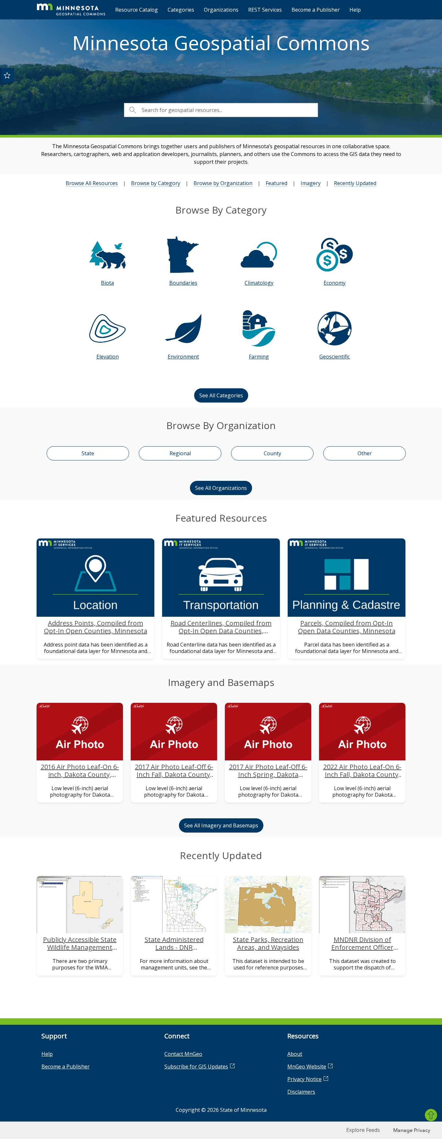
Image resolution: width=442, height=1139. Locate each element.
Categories (181, 9)
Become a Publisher (316, 9)
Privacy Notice (304, 1079)
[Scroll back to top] (431, 1115)
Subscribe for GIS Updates (196, 1066)
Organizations (221, 9)
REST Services (265, 9)
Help (355, 9)
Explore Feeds (363, 1129)
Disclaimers (301, 1091)
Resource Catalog (136, 9)
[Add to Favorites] (7, 75)
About (294, 1053)
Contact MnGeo (183, 1053)
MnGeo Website (306, 1066)
